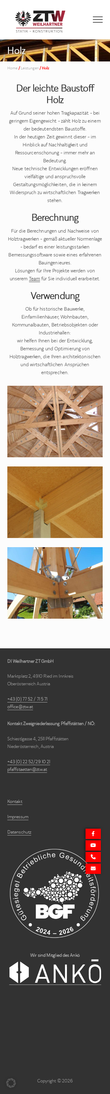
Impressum (17, 817)
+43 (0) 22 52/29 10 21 (28, 762)
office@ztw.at (20, 707)
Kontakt (14, 801)
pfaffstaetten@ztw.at (27, 769)
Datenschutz (19, 832)
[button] (98, 19)
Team (34, 278)
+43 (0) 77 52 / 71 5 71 (27, 699)
